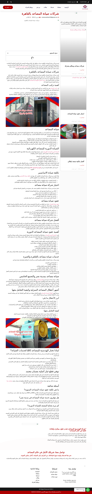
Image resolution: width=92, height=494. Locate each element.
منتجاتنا (59, 7)
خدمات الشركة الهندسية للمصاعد (38, 80)
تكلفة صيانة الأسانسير (25, 176)
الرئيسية (66, 7)
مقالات (45, 7)
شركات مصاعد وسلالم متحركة (74, 66)
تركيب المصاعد (53, 88)
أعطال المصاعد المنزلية (47, 293)
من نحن (38, 7)
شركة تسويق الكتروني (46, 492)
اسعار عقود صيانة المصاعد (75, 114)
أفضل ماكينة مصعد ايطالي (76, 161)
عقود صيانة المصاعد (54, 204)
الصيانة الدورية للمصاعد (50, 235)
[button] (11, 2)
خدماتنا (52, 7)
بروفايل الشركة (29, 7)
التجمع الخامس (39, 279)
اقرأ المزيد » (82, 69)
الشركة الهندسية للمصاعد (22, 66)
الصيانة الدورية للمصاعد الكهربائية (51, 152)
